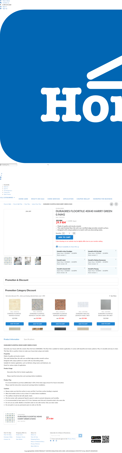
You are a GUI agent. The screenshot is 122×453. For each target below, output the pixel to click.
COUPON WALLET (83, 199)
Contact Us (7, 439)
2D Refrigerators (8, 190)
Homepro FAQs (8, 437)
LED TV (6, 188)
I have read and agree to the (64, 438)
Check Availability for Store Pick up (68, 247)
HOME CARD (23, 199)
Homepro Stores (20, 437)
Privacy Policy (72, 438)
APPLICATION (68, 199)
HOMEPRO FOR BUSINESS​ (102, 199)
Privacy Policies (35, 443)
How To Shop (7, 434)
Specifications (29, 339)
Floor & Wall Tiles (17, 204)
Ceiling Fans (7, 192)
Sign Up (4, 8)
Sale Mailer (19, 439)
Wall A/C (6, 186)
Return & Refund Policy (37, 441)
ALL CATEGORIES (7, 197)
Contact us (5, 3)
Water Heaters (7, 194)
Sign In (4, 6)
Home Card (19, 434)
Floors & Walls (7, 204)
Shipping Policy (35, 439)
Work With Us (35, 446)
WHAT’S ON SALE (37, 199)
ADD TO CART (64, 237)
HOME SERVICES (54, 199)
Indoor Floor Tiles (36, 204)
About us (33, 434)
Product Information (11, 339)
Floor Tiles (27, 204)
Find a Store (6, 1)
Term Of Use (34, 437)
